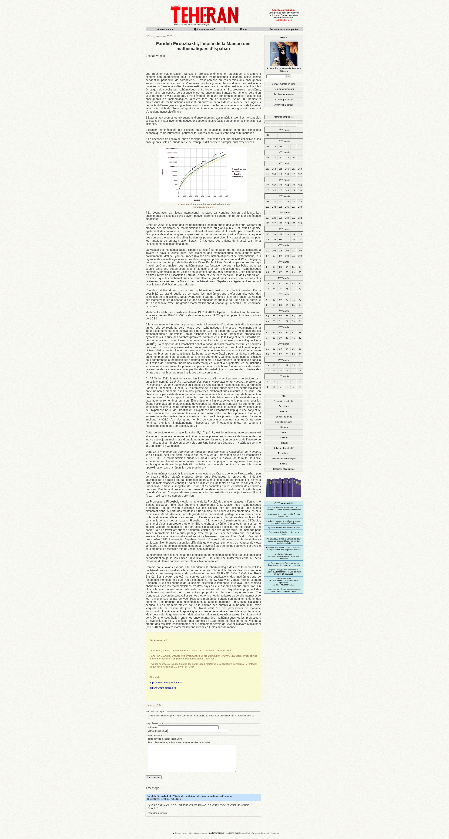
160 (287, 174)
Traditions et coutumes (283, 469)
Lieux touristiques (283, 422)
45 (280, 332)
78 (300, 289)
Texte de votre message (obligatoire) (165, 739)
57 (280, 316)
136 (287, 207)
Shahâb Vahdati (156, 55)
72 (300, 300)
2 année (283, 359)
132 (300, 218)
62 (274, 305)
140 (274, 201)
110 (274, 239)
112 (287, 239)
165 (280, 169)
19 (267, 365)
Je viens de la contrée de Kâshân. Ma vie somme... (284, 515)
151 (267, 185)
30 (300, 354)
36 (300, 349)
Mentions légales (245, 833)
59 (293, 316)
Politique (284, 437)
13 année (283, 179)
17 (293, 370)
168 (300, 169)
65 (293, 305)
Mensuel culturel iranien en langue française (191, 833)
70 (287, 300)
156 (300, 185)
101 (293, 256)
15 (280, 370)
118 (287, 234)
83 (293, 283)
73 (267, 289)
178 (267, 135)
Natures (283, 432)
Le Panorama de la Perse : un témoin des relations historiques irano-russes (284, 564)
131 (293, 218)
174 (267, 146)
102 (300, 256)
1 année (284, 376)
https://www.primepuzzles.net (165, 682)
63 (280, 305)
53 (293, 321)
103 (267, 251)
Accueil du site (165, 29)
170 (274, 157)
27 (280, 354)
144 (300, 201)
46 (287, 332)
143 (293, 201)
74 (274, 289)
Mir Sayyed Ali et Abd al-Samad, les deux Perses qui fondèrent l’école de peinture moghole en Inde (283, 541)
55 (267, 316)
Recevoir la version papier (284, 29)
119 (293, 234)
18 (300, 370)
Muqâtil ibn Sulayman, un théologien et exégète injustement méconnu (283, 556)
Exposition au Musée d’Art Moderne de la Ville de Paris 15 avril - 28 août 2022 (284, 572)
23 (293, 365)
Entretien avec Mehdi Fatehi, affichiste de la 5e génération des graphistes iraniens (283, 549)
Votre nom (153, 727)
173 (293, 157)
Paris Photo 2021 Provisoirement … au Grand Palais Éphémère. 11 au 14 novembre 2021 (284, 581)
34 (287, 349)
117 (280, 234)
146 (274, 190)
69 (280, 300)
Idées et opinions (284, 417)
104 (274, 251)
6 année (283, 294)
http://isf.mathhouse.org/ (162, 687)
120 (300, 234)
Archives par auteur (283, 105)
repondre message (157, 813)
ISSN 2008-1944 (232, 833)
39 (280, 338)
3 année (283, 343)
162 (300, 174)
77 (293, 289)
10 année (283, 228)
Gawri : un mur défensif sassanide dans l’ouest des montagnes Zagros (284, 590)
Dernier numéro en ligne (283, 84)
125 (293, 223)
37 (267, 338)
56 (274, 316)
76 (287, 289)
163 (267, 169)
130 (287, 218)
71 (293, 300)
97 (267, 256)
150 (300, 190)
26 (274, 354)
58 (287, 316)
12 (300, 381)
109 (267, 239)
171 (280, 157)
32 (274, 349)
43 (267, 332)
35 (293, 349)
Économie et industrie (283, 401)
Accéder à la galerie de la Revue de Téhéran (284, 54)
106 (287, 251)
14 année (283, 163)
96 (300, 267)
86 (274, 272)
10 (287, 381)
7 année (283, 278)
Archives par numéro (284, 94)
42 (300, 338)
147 (280, 190)
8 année (283, 261)
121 (267, 223)
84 (300, 283)
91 (267, 267)
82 (287, 283)
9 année (283, 245)
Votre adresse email (157, 731)
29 (293, 354)
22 (287, 365)
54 (300, 321)
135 (280, 207)
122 (274, 223)
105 (280, 251)
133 (267, 207)
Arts (284, 396)
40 (287, 338)
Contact (244, 29)
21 (280, 365)
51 (280, 321)
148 (287, 190)
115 (267, 234)
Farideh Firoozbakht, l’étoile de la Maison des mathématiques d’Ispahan (190, 796)
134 (274, 207)
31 (267, 349)
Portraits (284, 443)
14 (274, 370)
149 (293, 190)
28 (287, 354)
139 (267, 201)
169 (267, 157)
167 (293, 169)
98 (274, 256)
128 (274, 218)
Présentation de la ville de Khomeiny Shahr (284, 533)
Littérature (284, 427)
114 (300, 239)
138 (300, 207)
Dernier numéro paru (284, 89)
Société (283, 464)
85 (267, 272)
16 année (283, 141)
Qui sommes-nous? (205, 29)
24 (300, 365)
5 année (283, 310)
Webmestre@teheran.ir (260, 833)
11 (293, 381)
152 (274, 185)
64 (287, 305)
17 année (283, 129)
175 (274, 146)
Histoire (283, 411)
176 (280, 146)
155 (293, 185)
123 (280, 223)
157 (267, 174)
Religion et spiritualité (283, 448)
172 (287, 157)
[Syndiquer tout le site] (170, 833)
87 (280, 272)
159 (280, 174)
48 (300, 332)
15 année (283, 152)
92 (274, 267)
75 (280, 289)
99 (280, 256)
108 (300, 251)
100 (287, 256)
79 (267, 283)
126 (300, 223)
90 (300, 272)
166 (287, 169)
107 (293, 251)
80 (274, 283)
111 (280, 239)
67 (267, 300)
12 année (283, 196)
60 (300, 316)
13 (267, 370)
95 (293, 267)
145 (267, 190)
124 (287, 223)
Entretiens (284, 406)
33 (280, 349)
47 (293, 332)
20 (274, 365)
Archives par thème (283, 99)
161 (293, 174)
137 (293, 207)
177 (287, 146)
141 (280, 201)
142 (287, 201)
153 (280, 185)
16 (287, 370)
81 (280, 283)
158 (274, 174)
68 (274, 300)
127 (267, 218)
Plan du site (275, 833)
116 (274, 234)
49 (267, 321)
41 (293, 338)
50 (274, 321)
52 (287, 321)
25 (267, 354)
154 (287, 185)
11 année (283, 212)
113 (293, 239)
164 (274, 169)
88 (287, 272)
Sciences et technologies (284, 458)
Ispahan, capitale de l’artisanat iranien (284, 528)
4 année (283, 327)
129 (280, 218)
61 (267, 305)
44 (274, 332)
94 (287, 267)
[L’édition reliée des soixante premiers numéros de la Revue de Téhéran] (283, 498)
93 (280, 267)
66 (300, 305)
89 (293, 272)
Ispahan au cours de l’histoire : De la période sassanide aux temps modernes (284, 509)
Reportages (283, 453)
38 (274, 338)
